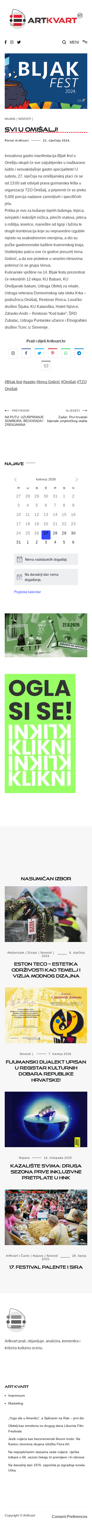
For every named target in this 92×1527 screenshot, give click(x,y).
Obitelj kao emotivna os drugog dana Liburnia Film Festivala (46, 1428)
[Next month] (76, 479)
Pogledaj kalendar (27, 591)
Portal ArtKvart (17, 140)
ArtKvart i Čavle (17, 1255)
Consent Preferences (69, 1517)
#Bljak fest (13, 382)
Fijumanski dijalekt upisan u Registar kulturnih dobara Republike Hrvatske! (46, 1070)
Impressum (16, 1395)
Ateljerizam (15, 952)
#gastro (29, 382)
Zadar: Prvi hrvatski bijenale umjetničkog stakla (67, 416)
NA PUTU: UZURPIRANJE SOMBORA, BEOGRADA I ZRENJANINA (24, 418)
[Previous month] (15, 479)
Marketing (15, 1403)
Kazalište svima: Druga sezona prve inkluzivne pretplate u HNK (46, 1170)
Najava (10, 119)
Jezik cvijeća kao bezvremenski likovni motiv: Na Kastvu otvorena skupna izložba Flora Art (44, 1441)
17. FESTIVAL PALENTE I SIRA (46, 1266)
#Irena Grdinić (48, 382)
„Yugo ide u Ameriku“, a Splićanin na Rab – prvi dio (46, 1418)
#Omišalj (68, 382)
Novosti (24, 119)
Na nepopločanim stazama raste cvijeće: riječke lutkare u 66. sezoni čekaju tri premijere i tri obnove (46, 1454)
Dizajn (32, 952)
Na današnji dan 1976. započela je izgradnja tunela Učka (46, 1467)
